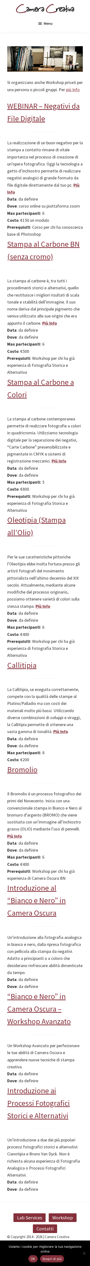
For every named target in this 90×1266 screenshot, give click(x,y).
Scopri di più (52, 1259)
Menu (48, 23)
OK (33, 1259)
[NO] (84, 1253)
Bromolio (22, 769)
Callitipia (21, 665)
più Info (73, 89)
